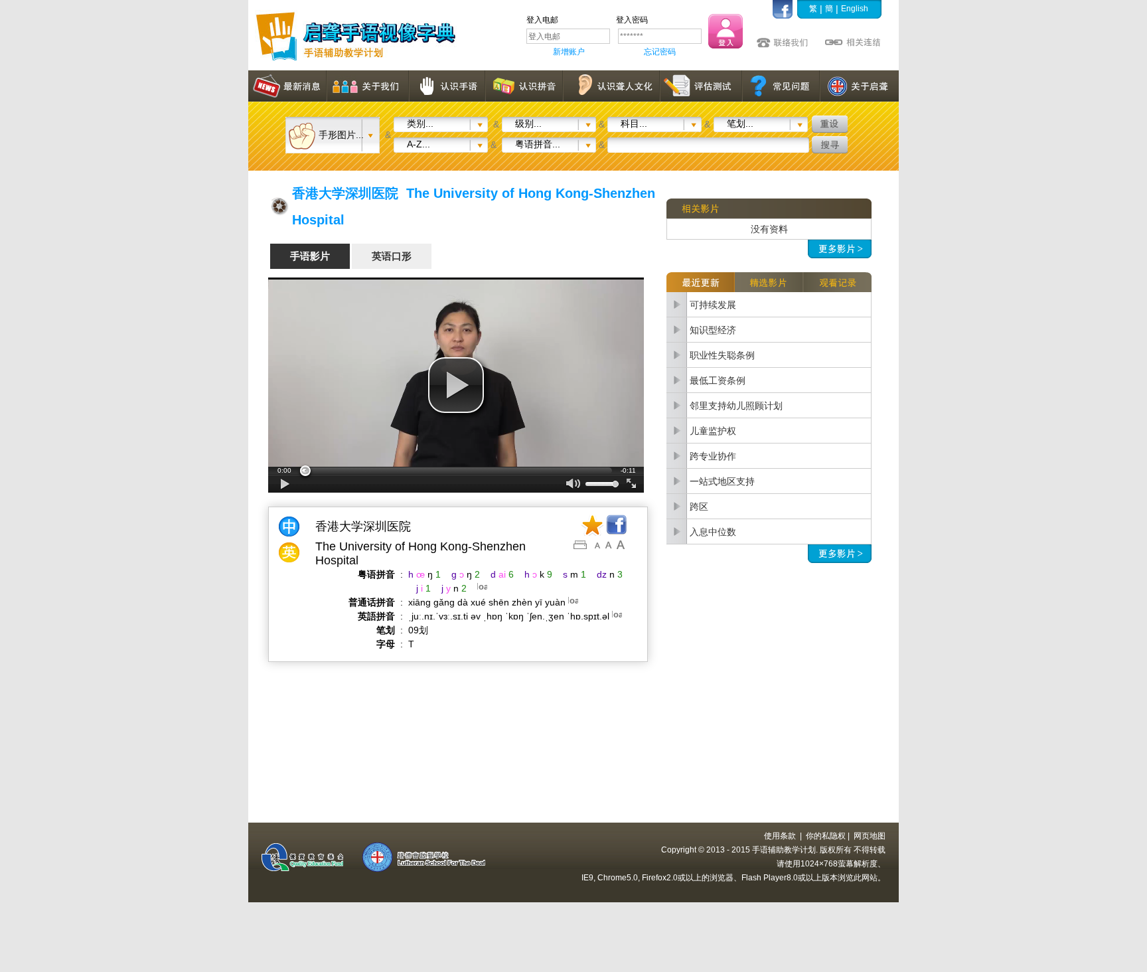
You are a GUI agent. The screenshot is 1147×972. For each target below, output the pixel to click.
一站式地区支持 (722, 481)
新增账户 (569, 51)
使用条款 (780, 836)
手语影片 (310, 256)
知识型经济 (713, 330)
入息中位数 (713, 531)
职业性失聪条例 (722, 355)
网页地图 (869, 836)
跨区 (699, 506)
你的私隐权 (826, 836)
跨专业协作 (713, 456)
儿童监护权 (713, 431)
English (854, 8)
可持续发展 (713, 304)
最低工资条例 (717, 380)
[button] (456, 385)
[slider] (456, 470)
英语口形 (392, 256)
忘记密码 (660, 51)
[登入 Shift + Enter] (725, 31)
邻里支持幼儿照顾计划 (736, 405)
